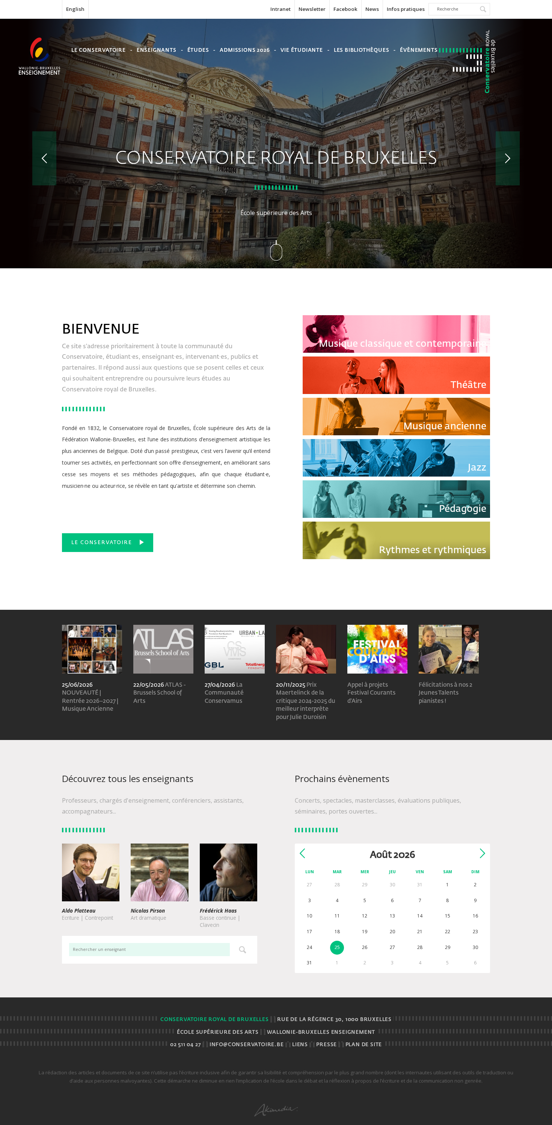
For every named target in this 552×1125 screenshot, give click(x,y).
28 (419, 947)
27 (392, 947)
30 (475, 947)
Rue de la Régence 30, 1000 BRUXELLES (334, 1019)
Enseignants (156, 50)
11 (337, 916)
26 (364, 947)
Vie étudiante (302, 50)
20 (392, 931)
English (75, 9)
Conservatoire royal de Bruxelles (214, 1019)
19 (364, 931)
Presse (326, 1044)
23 (475, 931)
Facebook (345, 9)
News (372, 9)
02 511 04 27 (185, 1044)
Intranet (280, 9)
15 (447, 916)
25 (337, 947)
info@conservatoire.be (247, 1044)
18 (337, 931)
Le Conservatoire (98, 50)
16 (475, 916)
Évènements (418, 50)
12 (364, 916)
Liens (300, 1044)
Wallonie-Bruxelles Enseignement (321, 1032)
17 (309, 931)
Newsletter (312, 9)
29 (447, 947)
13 (392, 916)
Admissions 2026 (245, 50)
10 (309, 916)
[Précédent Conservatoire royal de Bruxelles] (44, 158)
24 (309, 947)
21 (419, 931)
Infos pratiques (406, 9)
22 (447, 931)
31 (309, 963)
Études (198, 50)
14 (419, 916)
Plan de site (363, 1044)
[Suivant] (508, 158)
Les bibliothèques (361, 50)
